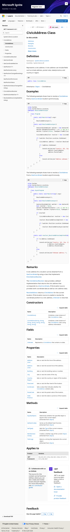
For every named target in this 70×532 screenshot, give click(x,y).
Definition (31, 41)
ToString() (30, 439)
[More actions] (67, 27)
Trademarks (15, 531)
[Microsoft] (3, 16)
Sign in (66, 16)
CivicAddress (63, 96)
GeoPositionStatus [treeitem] (9, 82)
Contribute (34, 528)
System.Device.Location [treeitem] (11, 37)
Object (37, 87)
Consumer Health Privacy (55, 528)
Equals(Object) (31, 416)
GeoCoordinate (37, 99)
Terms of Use (5, 531)
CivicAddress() (31, 315)
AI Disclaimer (5, 528)
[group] (48, 137)
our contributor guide (35, 486)
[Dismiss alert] (66, 3)
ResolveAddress (32, 293)
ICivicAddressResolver (34, 277)
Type (46, 428)
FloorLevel (30, 383)
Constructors (32, 48)
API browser (40, 27)
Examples (31, 43)
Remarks (30, 46)
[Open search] (61, 16)
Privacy (42, 528)
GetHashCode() (31, 423)
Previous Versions (17, 528)
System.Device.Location (42, 61)
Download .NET (62, 21)
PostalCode (30, 392)
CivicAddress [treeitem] (9, 43)
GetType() (30, 428)
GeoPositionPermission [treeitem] (11, 79)
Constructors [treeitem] (9, 47)
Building (30, 371)
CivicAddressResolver (36, 281)
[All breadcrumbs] (28, 27)
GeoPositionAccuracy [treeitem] (10, 70)
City (28, 374)
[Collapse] (22, 25)
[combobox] (12, 29)
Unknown (56, 298)
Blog (26, 528)
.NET (32, 27)
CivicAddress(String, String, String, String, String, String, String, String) (36, 322)
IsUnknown (30, 387)
